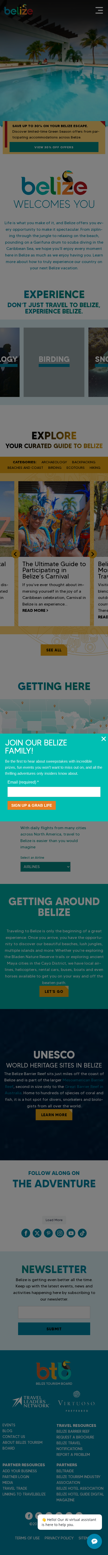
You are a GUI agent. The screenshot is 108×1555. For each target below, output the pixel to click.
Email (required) (23, 782)
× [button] (103, 739)
